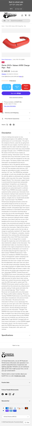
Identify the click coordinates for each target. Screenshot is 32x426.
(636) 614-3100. (20, 376)
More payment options (16, 97)
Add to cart (17, 86)
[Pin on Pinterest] (13, 124)
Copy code (19, 9)
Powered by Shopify (18, 422)
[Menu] (29, 15)
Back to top (16, 345)
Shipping (4, 74)
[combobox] (16, 20)
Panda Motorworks (9, 422)
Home (3, 26)
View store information (10, 106)
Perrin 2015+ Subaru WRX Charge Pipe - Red (16, 26)
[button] (26, 15)
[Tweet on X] (7, 124)
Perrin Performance (7, 59)
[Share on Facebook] (10, 124)
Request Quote (26, 87)
